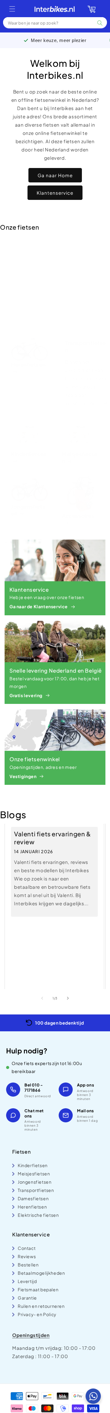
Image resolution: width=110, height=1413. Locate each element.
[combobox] (55, 22)
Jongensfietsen (28, 510)
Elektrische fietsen (28, 262)
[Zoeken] (100, 22)
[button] (12, 9)
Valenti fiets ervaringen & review (52, 838)
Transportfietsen (85, 346)
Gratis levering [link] (25, 695)
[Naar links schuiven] (42, 998)
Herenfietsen (28, 364)
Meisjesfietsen (79, 457)
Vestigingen (23, 776)
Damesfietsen (79, 284)
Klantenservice (55, 193)
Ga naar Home (55, 175)
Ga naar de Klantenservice (38, 606)
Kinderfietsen (29, 454)
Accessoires (78, 515)
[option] (55, 1023)
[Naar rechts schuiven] (68, 998)
